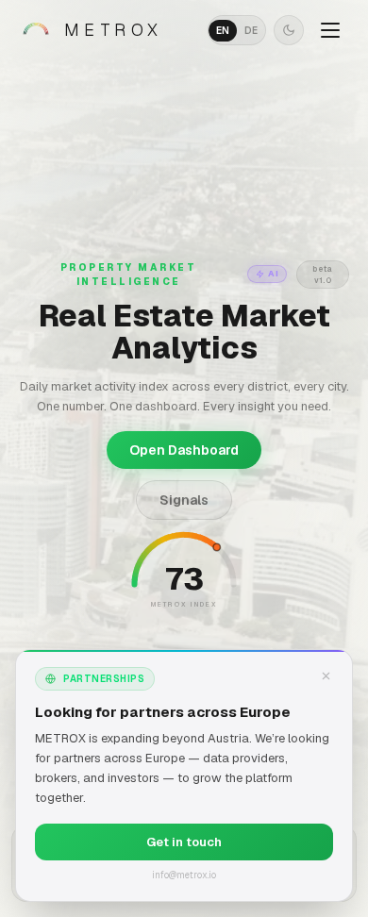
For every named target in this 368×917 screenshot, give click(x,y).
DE (251, 31)
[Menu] (330, 30)
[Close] (325, 676)
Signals (184, 500)
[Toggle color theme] (289, 30)
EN (222, 31)
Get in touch (184, 842)
